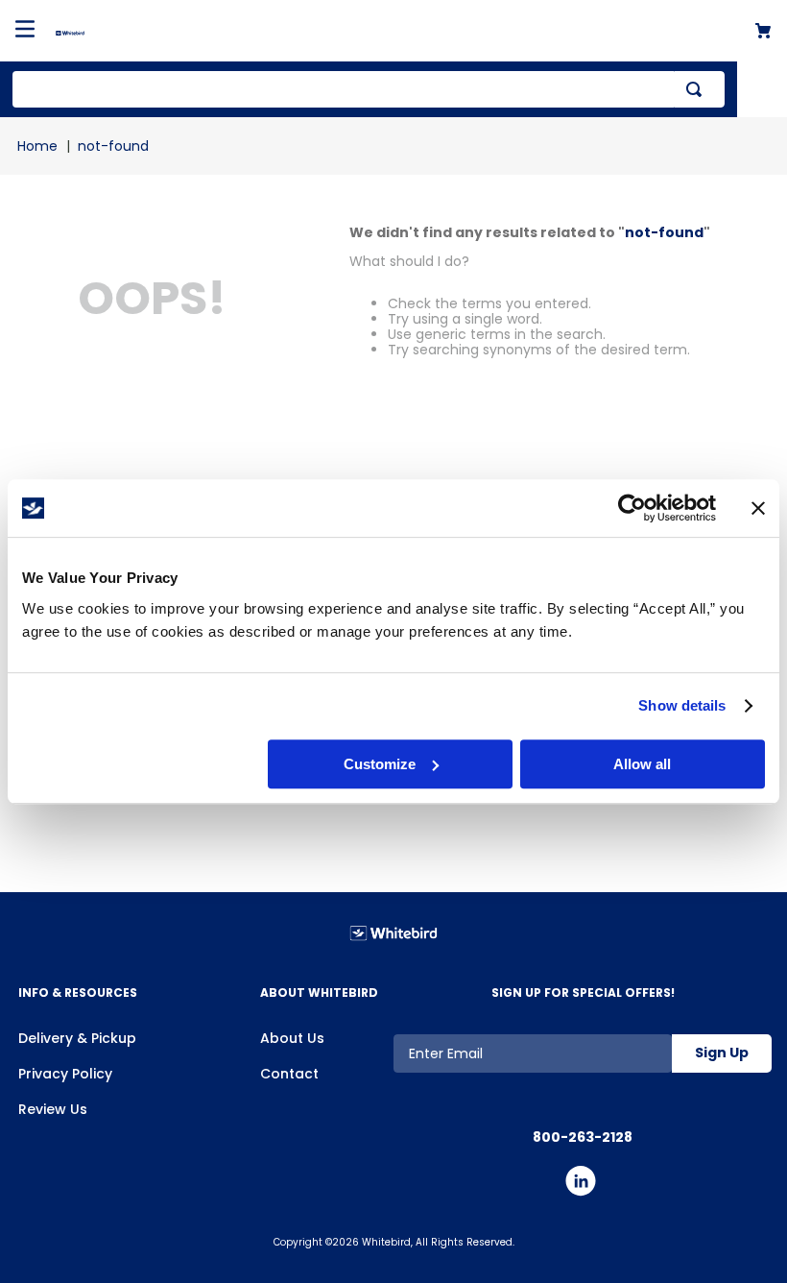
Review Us (52, 1109)
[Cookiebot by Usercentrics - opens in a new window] (632, 508)
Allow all (642, 764)
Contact (289, 1073)
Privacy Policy (65, 1073)
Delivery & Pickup (77, 1038)
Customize (380, 764)
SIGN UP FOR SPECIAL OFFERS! (583, 992)
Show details (682, 705)
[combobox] (368, 89)
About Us (292, 1038)
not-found (113, 146)
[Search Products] (697, 89)
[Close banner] (758, 508)
